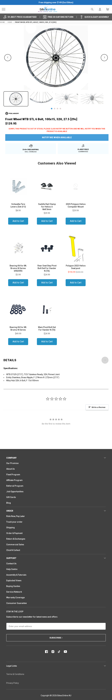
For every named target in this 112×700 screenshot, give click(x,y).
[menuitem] (100, 9)
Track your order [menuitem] (14, 522)
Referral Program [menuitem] (14, 486)
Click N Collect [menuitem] (13, 550)
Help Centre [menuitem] (11, 569)
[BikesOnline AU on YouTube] (65, 651)
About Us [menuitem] (10, 469)
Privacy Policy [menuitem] (12, 683)
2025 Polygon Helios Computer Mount (76, 205)
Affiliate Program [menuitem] (14, 480)
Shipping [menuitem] (10, 527)
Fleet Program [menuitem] (13, 474)
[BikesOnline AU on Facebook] (46, 651)
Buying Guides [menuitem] (13, 586)
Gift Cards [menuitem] (11, 497)
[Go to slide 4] (60, 108)
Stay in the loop (14, 611)
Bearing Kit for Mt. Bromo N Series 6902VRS (18, 268)
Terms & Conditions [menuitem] (15, 674)
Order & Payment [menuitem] (14, 533)
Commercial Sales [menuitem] (15, 544)
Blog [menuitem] (8, 503)
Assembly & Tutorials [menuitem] (16, 575)
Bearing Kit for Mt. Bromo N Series (18, 328)
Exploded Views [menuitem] (13, 580)
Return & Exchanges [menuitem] (15, 539)
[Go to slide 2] (54, 108)
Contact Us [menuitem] (11, 563)
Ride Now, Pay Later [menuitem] (15, 516)
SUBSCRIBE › (56, 638)
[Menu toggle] (3, 9)
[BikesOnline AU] (47, 9)
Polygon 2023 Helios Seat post (76, 266)
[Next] (104, 57)
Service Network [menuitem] (14, 592)
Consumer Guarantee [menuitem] (16, 603)
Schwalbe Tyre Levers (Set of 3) (18, 205)
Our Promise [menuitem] (12, 463)
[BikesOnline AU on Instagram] (52, 651)
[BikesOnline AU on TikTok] (59, 651)
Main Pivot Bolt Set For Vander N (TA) (47, 328)
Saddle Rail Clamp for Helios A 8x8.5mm (47, 206)
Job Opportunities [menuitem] (14, 491)
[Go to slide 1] (51, 108)
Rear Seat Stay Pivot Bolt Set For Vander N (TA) (46, 268)
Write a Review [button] (98, 407)
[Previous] (7, 57)
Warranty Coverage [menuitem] (15, 597)
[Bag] (107, 9)
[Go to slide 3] (57, 108)
